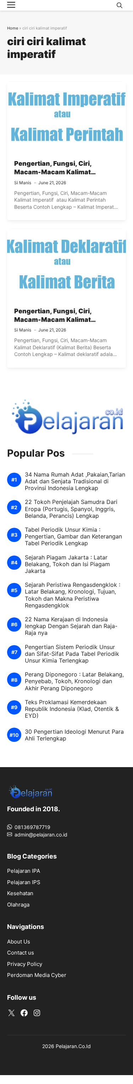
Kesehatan (20, 893)
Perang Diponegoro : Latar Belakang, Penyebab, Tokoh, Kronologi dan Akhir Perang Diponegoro (74, 681)
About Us (18, 941)
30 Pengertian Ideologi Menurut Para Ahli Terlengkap (74, 735)
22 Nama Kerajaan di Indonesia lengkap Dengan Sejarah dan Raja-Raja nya (71, 626)
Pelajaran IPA (23, 870)
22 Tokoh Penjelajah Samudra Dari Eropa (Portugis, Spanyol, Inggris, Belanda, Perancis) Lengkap (71, 509)
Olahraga (18, 904)
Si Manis (22, 182)
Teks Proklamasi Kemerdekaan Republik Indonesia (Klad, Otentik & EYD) (72, 709)
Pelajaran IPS (23, 882)
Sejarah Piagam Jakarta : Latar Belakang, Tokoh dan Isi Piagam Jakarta (67, 564)
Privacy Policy (24, 964)
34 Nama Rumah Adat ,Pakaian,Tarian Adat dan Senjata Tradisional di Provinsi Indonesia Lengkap (75, 481)
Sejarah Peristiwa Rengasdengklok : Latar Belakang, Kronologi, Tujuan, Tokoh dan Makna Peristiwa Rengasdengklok (72, 595)
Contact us (20, 952)
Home (12, 28)
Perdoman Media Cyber (36, 975)
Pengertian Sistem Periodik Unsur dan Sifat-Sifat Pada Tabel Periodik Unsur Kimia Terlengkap (72, 654)
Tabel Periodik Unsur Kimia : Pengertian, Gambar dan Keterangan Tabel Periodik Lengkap (73, 536)
